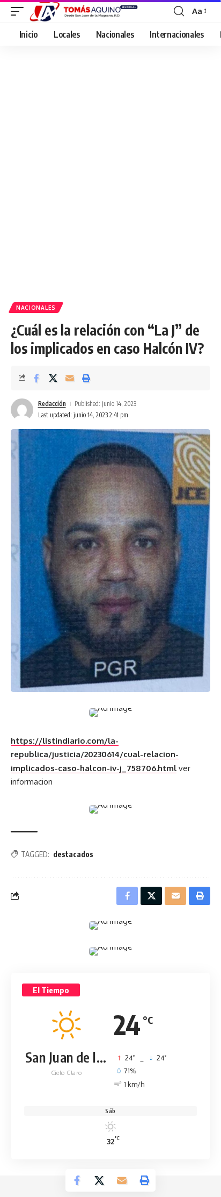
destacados (73, 854)
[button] (20, 11)
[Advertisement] (110, 178)
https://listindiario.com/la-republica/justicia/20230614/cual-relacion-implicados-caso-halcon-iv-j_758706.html (95, 754)
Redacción (52, 404)
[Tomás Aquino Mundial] (83, 11)
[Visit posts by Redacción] (22, 409)
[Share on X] (53, 378)
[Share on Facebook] (36, 378)
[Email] (69, 378)
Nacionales (36, 307)
